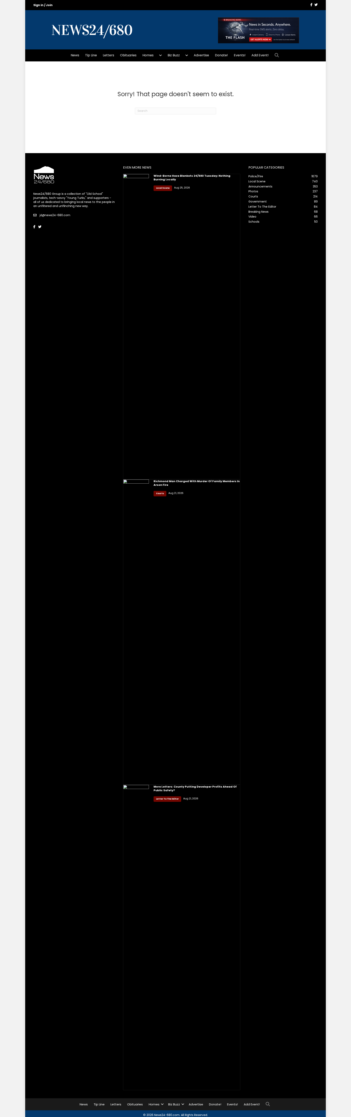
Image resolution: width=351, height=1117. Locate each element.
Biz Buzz (174, 55)
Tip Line (91, 55)
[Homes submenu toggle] (160, 55)
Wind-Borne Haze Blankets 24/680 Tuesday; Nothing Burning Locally (192, 177)
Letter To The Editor (167, 798)
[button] (277, 55)
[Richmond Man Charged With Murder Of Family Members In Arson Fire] (136, 632)
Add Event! (260, 55)
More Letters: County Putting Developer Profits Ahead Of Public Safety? (195, 788)
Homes (148, 55)
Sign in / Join (43, 5)
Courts (160, 493)
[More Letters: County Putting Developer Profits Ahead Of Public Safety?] (136, 937)
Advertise (201, 55)
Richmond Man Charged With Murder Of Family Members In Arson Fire (197, 483)
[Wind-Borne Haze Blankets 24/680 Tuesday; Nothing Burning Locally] (136, 326)
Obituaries (128, 55)
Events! (240, 55)
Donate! (221, 55)
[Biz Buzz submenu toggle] (187, 55)
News (75, 55)
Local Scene (163, 188)
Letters (108, 55)
